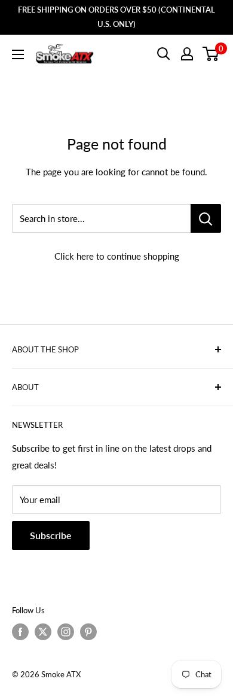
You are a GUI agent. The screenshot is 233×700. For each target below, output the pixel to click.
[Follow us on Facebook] (20, 631)
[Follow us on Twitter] (43, 631)
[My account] (187, 53)
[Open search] (163, 53)
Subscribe (51, 535)
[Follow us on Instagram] (65, 631)
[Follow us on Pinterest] (88, 631)
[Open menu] (18, 54)
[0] (211, 54)
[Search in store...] (206, 218)
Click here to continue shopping (116, 256)
